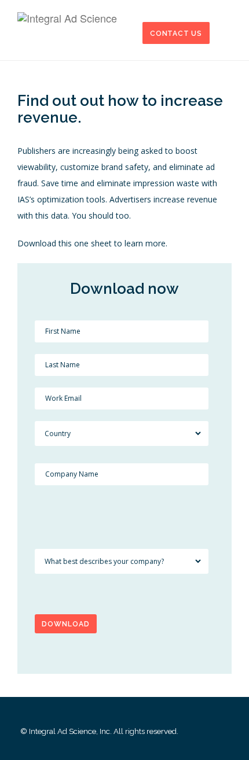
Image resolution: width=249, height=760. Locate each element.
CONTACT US (176, 33)
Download (66, 624)
